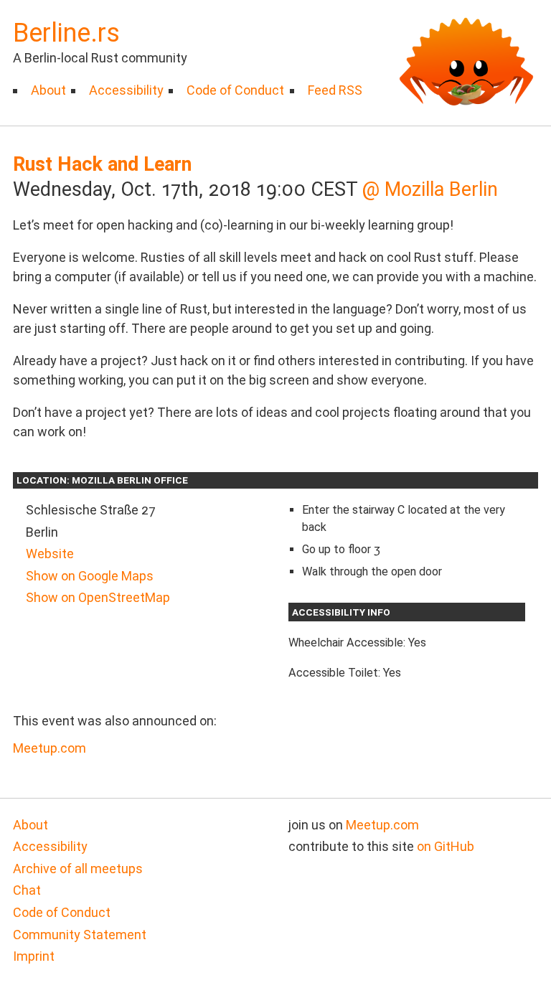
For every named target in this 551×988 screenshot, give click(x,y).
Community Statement (79, 934)
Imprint (34, 956)
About (48, 90)
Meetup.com (49, 748)
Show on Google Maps (90, 575)
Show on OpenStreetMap (98, 597)
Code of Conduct (235, 90)
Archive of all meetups (78, 868)
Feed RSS (335, 90)
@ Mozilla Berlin (430, 189)
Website (50, 553)
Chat (27, 890)
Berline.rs (66, 33)
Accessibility (126, 90)
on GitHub (445, 846)
